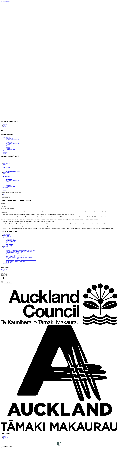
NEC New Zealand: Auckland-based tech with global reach (19, 257)
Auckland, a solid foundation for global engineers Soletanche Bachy (20, 250)
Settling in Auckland (7, 246)
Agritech (8, 147)
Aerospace (8, 148)
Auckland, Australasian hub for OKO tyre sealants (17, 249)
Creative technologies (10, 149)
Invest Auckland (6, 196)
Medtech (8, 144)
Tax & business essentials (11, 242)
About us (5, 152)
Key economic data (10, 239)
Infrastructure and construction (12, 143)
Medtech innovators (10, 256)
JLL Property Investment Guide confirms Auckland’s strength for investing (22, 253)
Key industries (6, 140)
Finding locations (9, 245)
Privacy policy (6, 438)
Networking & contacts (11, 240)
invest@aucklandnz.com (6, 270)
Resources (5, 150)
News (4, 153)
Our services (6, 263)
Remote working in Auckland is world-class (15, 261)
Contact (5, 265)
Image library (6, 437)
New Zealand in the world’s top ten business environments (18, 258)
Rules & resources (7, 237)
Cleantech (8, 145)
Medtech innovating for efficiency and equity (15, 255)
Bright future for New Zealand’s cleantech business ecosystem (19, 251)
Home (4, 164)
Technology (8, 236)
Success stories (9, 262)
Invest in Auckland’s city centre (13, 139)
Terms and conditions (7, 440)
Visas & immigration (10, 241)
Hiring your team (9, 244)
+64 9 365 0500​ (4, 269)
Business (5, 124)
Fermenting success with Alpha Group (14, 252)
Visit (4, 125)
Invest (4, 126)
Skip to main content (5, 1)
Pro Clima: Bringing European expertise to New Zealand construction (21, 260)
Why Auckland (6, 137)
